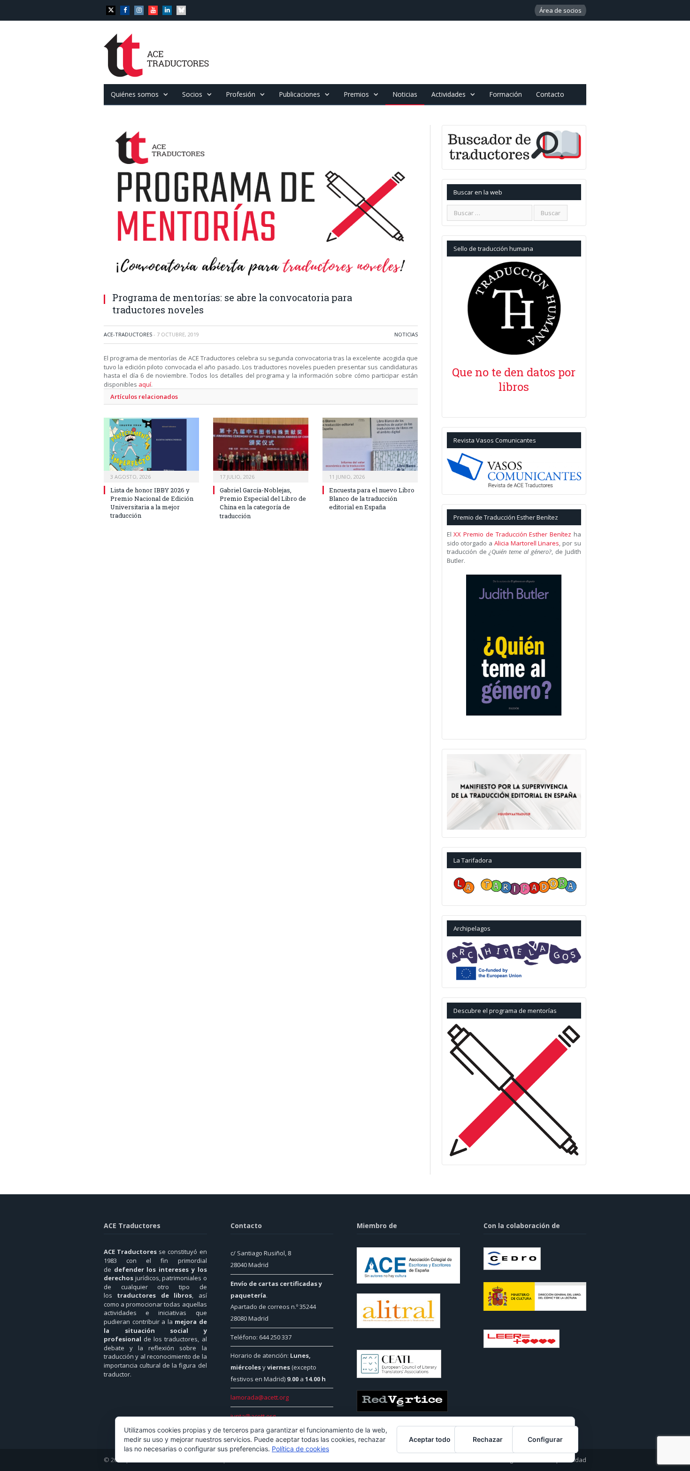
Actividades (448, 94)
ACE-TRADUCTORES (128, 334)
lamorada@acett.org (259, 1397)
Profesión (240, 94)
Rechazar (488, 1439)
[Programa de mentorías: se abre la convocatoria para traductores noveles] (261, 205)
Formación (505, 94)
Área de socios (560, 10)
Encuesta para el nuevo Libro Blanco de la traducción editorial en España (371, 498)
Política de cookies (300, 1449)
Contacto (550, 94)
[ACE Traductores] (156, 52)
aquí (144, 384)
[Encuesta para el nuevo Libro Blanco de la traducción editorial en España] (370, 449)
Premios (356, 94)
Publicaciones (299, 94)
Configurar (545, 1439)
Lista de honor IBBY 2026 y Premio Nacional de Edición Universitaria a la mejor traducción (151, 503)
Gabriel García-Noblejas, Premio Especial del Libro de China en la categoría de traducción (263, 503)
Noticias (404, 94)
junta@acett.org (253, 1416)
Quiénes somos (135, 94)
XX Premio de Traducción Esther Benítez (512, 534)
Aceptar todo (430, 1439)
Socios (192, 94)
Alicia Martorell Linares (527, 543)
